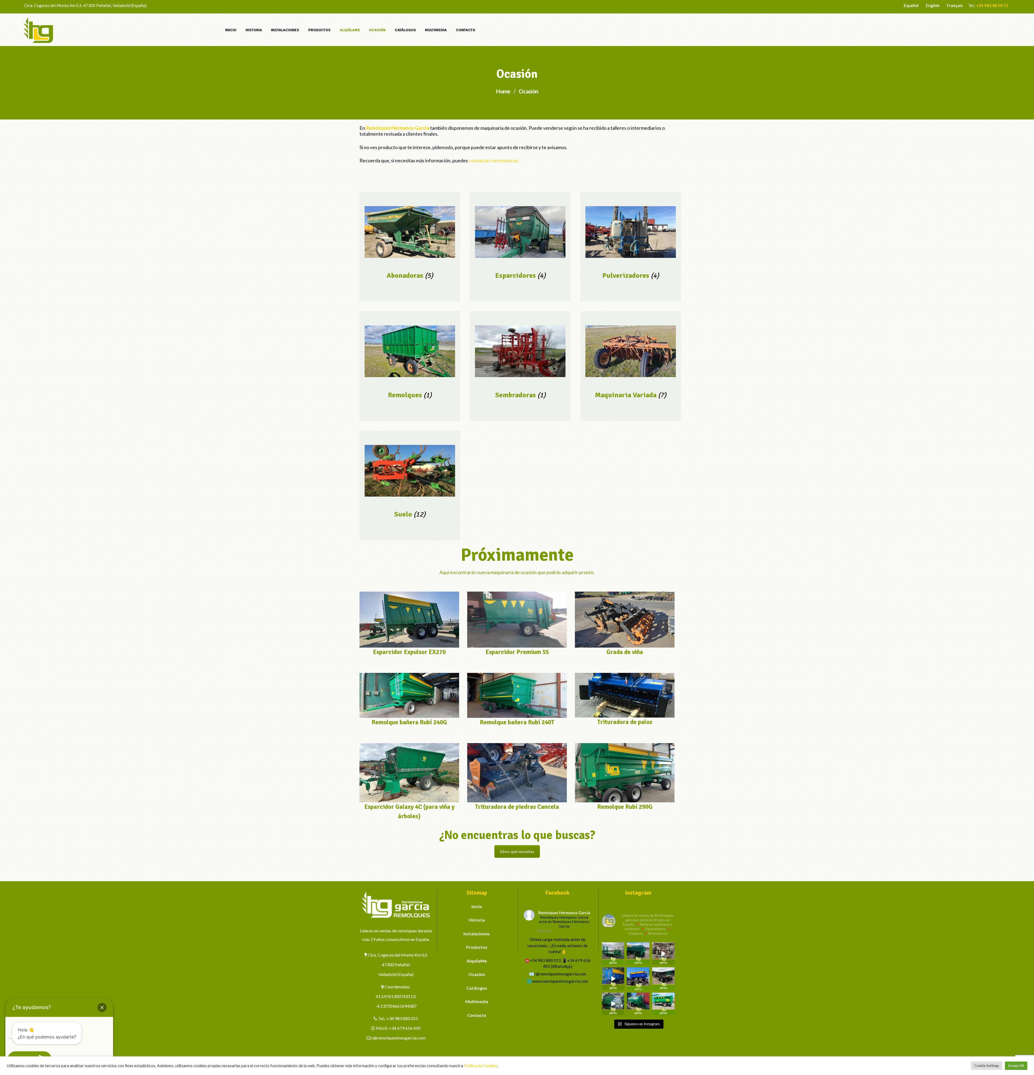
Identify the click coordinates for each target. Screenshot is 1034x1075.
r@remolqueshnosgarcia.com (398, 1037)
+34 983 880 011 (402, 1018)
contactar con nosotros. (494, 160)
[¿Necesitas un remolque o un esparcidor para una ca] (638, 953)
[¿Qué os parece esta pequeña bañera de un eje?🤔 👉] (663, 1004)
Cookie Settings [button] (986, 1065)
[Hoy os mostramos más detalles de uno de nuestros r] (613, 978)
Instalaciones (476, 933)
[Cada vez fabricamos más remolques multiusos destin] (613, 953)
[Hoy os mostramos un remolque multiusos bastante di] (663, 978)
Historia (477, 919)
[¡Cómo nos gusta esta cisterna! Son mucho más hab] (638, 1004)
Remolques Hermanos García (564, 912)
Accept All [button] (1016, 1065)
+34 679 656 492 (405, 1028)
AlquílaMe (477, 960)
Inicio (476, 906)
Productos (476, 947)
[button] (102, 1007)
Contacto (476, 1015)
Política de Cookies (480, 1065)
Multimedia (476, 1001)
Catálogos (476, 987)
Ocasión (476, 974)
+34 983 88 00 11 (992, 5)
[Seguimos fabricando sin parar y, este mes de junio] (613, 1004)
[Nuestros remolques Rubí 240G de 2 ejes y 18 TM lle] (663, 953)
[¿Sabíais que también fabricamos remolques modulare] (638, 978)
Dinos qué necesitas (517, 851)
